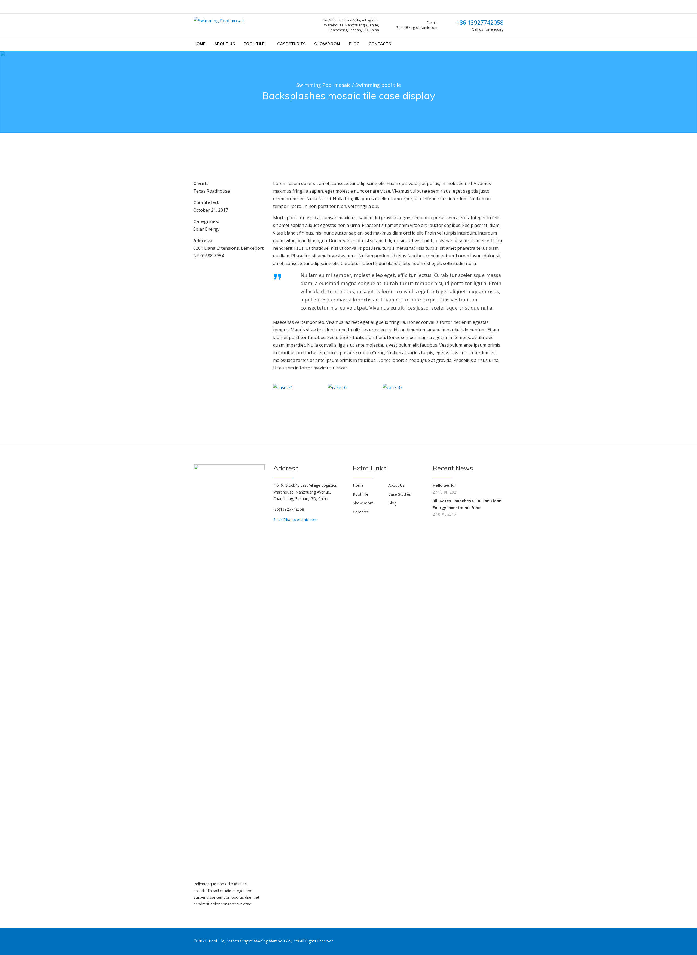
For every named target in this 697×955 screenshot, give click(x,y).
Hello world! (444, 485)
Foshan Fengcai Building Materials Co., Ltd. (263, 941)
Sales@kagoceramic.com (295, 519)
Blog (354, 43)
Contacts (380, 43)
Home (200, 43)
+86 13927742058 (479, 22)
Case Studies (291, 43)
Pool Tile (254, 43)
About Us (224, 43)
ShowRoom (327, 43)
